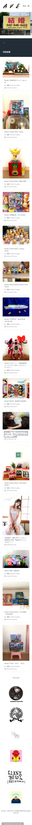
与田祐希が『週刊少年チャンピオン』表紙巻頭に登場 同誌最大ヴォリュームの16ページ (15, 540)
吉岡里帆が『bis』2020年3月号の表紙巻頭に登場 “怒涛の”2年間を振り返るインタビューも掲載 (16, 434)
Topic (15, 439)
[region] (16, 23)
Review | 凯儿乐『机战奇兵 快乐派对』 (15, 401)
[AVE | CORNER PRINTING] (11, 6)
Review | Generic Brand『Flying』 (14, 132)
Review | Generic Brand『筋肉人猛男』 (15, 181)
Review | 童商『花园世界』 (12, 571)
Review (15, 87)
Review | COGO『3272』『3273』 (14, 663)
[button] (16, 23)
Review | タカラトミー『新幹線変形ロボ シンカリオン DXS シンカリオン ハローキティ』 (15, 365)
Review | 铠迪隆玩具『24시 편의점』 (15, 215)
